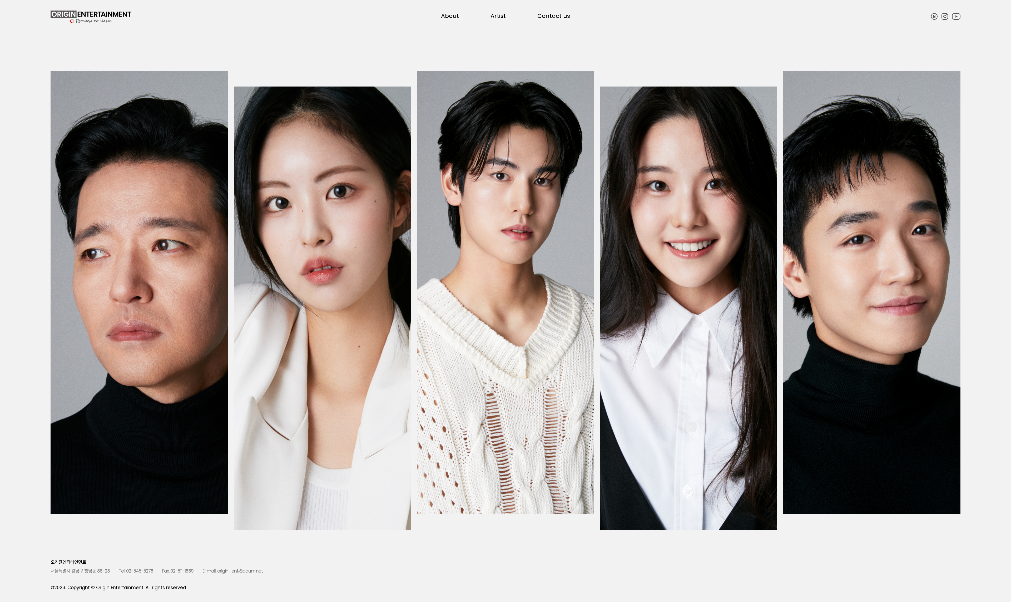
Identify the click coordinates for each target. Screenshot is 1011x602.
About (450, 16)
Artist (498, 16)
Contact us (553, 16)
